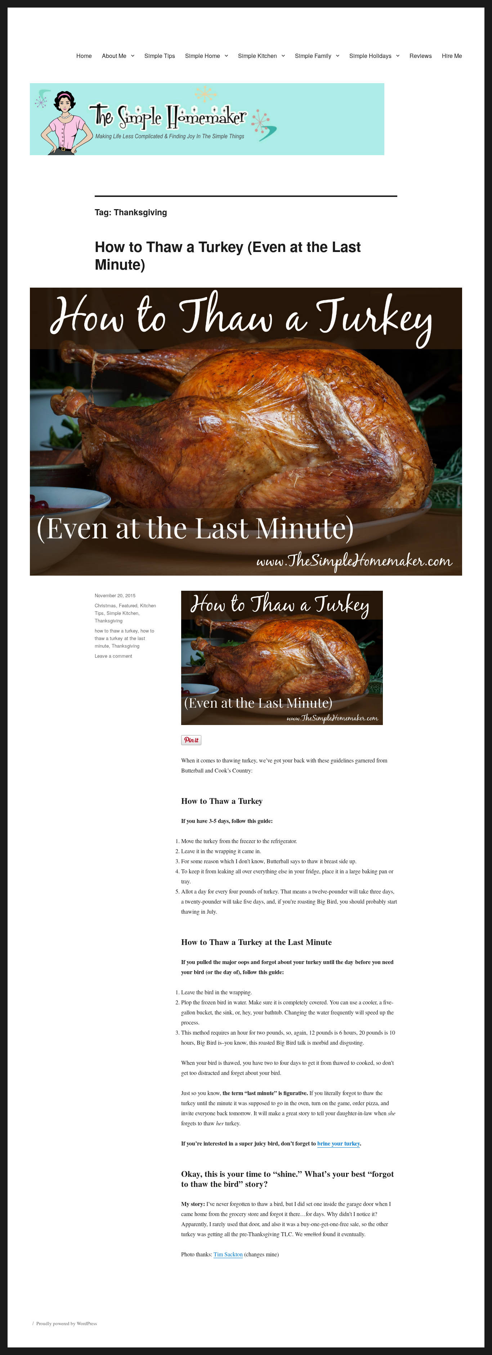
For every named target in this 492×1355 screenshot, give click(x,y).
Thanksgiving (108, 620)
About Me (114, 55)
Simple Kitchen (257, 55)
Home (84, 55)
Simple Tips (159, 55)
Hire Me (452, 55)
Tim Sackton (228, 1254)
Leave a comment (113, 655)
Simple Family (313, 55)
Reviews (421, 55)
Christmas (105, 605)
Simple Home (202, 55)
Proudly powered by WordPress (66, 1323)
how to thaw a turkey (116, 630)
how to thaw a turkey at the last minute (124, 638)
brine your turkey (338, 1143)
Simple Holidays (370, 55)
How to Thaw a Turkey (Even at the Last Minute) (228, 255)
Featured (128, 605)
